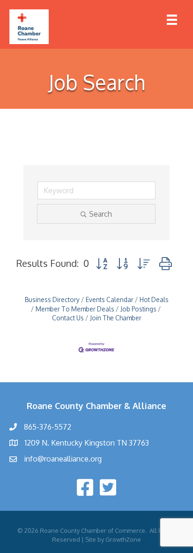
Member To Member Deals (75, 309)
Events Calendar (110, 299)
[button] (101, 263)
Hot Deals (154, 299)
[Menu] (172, 19)
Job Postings (138, 309)
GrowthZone (123, 539)
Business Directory (52, 299)
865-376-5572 (47, 427)
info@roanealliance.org (63, 458)
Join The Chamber (115, 318)
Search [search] (100, 214)
